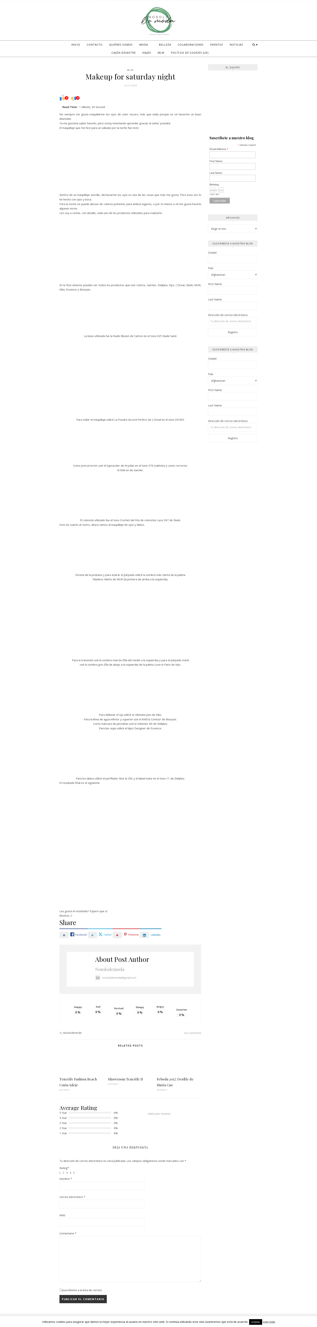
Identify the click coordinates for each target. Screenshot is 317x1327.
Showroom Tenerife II (125, 1079)
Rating (64, 1168)
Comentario (67, 1233)
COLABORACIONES (191, 44)
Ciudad (212, 252)
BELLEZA (165, 44)
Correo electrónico (72, 1197)
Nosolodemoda (109, 969)
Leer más (269, 1322)
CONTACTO (95, 44)
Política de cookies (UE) (190, 52)
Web (62, 1215)
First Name (215, 161)
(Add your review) (159, 1113)
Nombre (65, 1179)
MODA (143, 44)
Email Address (218, 149)
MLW (161, 52)
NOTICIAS (236, 44)
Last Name (215, 172)
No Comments (192, 1033)
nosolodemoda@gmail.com (119, 977)
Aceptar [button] (255, 1322)
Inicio (75, 44)
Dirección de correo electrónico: (228, 315)
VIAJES (146, 52)
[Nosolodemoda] (158, 21)
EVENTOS (216, 44)
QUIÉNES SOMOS (121, 44)
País (210, 268)
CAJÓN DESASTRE (124, 52)
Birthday (214, 184)
